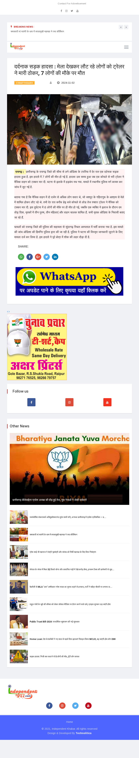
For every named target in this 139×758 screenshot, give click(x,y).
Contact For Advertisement (72, 3)
